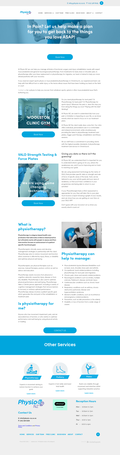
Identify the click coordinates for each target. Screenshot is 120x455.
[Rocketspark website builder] (90, 442)
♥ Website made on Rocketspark (46, 441)
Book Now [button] (60, 57)
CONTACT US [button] (60, 330)
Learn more (31, 393)
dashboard (34, 441)
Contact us (22, 90)
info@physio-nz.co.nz (77, 3)
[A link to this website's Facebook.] (101, 3)
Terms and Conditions (25, 426)
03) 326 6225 (25, 421)
